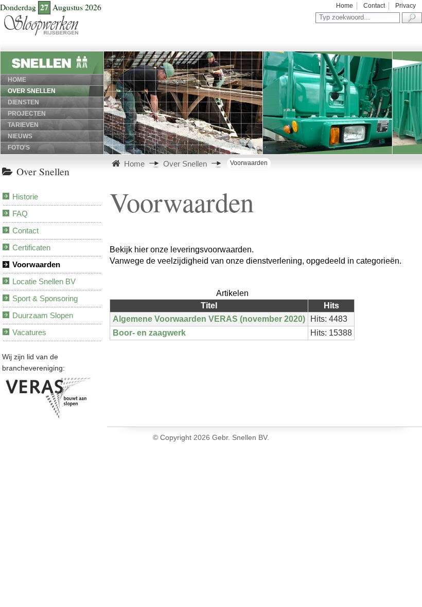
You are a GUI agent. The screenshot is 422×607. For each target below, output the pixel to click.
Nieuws (20, 136)
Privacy (405, 5)
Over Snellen (32, 91)
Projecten (27, 113)
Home (344, 5)
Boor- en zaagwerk (149, 332)
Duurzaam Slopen (42, 315)
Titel (209, 305)
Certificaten (31, 247)
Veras (7, 379)
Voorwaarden (36, 264)
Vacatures (29, 332)
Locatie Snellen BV (44, 281)
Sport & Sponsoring (45, 298)
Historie (25, 196)
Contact (374, 5)
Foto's (19, 147)
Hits (331, 305)
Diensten (23, 102)
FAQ (20, 213)
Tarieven (23, 124)
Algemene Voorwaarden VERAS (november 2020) (209, 319)
